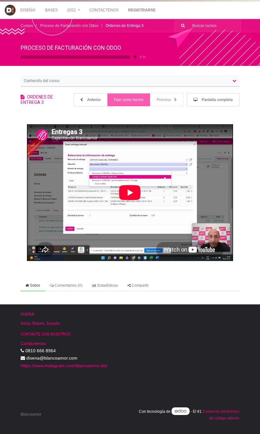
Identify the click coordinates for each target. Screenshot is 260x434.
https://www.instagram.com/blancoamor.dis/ (64, 365)
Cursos (27, 25)
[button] (90, 99)
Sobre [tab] (34, 285)
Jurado (53, 323)
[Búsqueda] (180, 25)
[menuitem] (28, 10)
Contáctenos (33, 343)
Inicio (26, 323)
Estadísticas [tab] (107, 285)
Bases (38, 323)
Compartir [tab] (140, 285)
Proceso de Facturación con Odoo (71, 47)
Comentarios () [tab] (68, 285)
